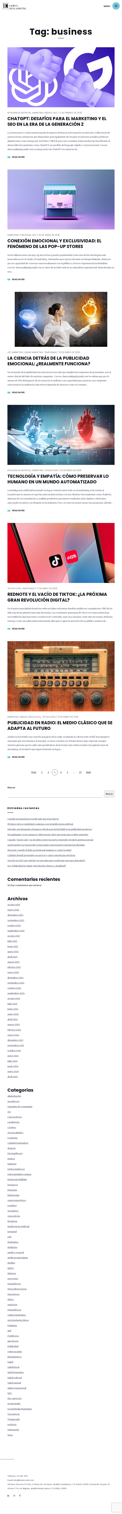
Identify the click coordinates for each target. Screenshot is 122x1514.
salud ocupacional (16, 1388)
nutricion (12, 1304)
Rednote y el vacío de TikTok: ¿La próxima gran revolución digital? (57, 597)
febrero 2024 (14, 1030)
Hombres (12, 1221)
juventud (12, 1231)
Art (9, 1111)
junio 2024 (12, 1009)
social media (13, 1403)
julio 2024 (12, 1003)
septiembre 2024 (16, 993)
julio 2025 (12, 941)
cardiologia (13, 1122)
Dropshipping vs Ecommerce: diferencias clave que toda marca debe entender (47, 834)
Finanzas (12, 1190)
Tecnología (13, 1414)
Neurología (13, 1294)
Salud (10, 1362)
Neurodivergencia (16, 1289)
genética (12, 1205)
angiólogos (13, 1101)
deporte (11, 1148)
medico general (15, 1252)
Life (9, 1236)
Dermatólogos (14, 1153)
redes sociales (14, 1351)
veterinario (13, 1429)
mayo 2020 (13, 1071)
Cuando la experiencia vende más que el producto (33, 819)
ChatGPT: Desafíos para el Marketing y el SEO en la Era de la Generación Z (56, 121)
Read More (18, 157)
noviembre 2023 (15, 1045)
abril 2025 (12, 957)
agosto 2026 (13, 904)
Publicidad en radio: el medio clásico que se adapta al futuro (59, 725)
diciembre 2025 (15, 915)
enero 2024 (13, 1035)
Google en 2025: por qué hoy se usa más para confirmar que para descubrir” (46, 860)
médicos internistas (17, 1257)
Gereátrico (13, 1211)
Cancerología (14, 1117)
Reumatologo (14, 1356)
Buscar (11, 787)
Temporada (13, 1419)
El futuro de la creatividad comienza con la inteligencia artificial (40, 824)
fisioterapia (13, 1195)
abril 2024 (12, 1019)
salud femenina (15, 1372)
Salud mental (14, 1383)
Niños (10, 1299)
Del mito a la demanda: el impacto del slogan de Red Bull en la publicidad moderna (49, 829)
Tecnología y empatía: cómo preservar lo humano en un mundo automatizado (58, 479)
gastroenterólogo (16, 1200)
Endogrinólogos (16, 1169)
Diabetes (11, 1164)
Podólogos (13, 1336)
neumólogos (14, 1283)
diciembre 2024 (15, 977)
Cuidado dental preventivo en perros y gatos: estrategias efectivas (41, 855)
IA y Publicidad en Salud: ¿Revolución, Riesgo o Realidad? (36, 866)
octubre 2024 (14, 988)
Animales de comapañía (19, 1106)
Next (88, 772)
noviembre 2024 (15, 983)
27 (80, 772)
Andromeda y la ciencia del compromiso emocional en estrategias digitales (46, 845)
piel (9, 1330)
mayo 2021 (12, 1055)
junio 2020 (12, 1066)
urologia (11, 1424)
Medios (11, 1263)
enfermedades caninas (19, 1174)
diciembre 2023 (15, 1040)
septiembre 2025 (16, 930)
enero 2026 (13, 910)
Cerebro (11, 1127)
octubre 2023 (14, 1050)
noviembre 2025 (15, 920)
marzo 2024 (13, 1024)
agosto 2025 (13, 936)
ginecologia (13, 1216)
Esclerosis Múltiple (17, 1179)
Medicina (12, 1247)
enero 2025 (13, 972)
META (10, 1268)
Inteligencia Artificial (18, 1226)
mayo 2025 (13, 951)
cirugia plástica (15, 1132)
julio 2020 (12, 1061)
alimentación (14, 1096)
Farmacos (12, 1184)
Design (11, 1158)
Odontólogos (14, 1310)
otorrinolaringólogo (18, 1320)
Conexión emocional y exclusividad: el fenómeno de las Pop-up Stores (54, 243)
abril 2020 (12, 1076)
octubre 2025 (14, 925)
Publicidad (12, 1346)
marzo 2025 (13, 962)
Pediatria (12, 1325)
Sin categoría (14, 1398)
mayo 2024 (13, 1014)
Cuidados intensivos (17, 1143)
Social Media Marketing (19, 1409)
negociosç (12, 1278)
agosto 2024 (13, 998)
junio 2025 (12, 946)
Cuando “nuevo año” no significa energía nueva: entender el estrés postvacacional (50, 839)
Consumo (12, 1138)
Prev (33, 772)
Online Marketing (16, 1315)
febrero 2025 (14, 967)
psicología (12, 1341)
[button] (116, 6)
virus (10, 1435)
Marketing (13, 1242)
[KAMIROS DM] (14, 6)
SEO (9, 1393)
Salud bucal (13, 1367)
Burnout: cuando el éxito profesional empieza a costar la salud (39, 850)
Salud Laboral (14, 1377)
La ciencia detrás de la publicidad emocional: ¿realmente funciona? (48, 361)
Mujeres (11, 1273)
